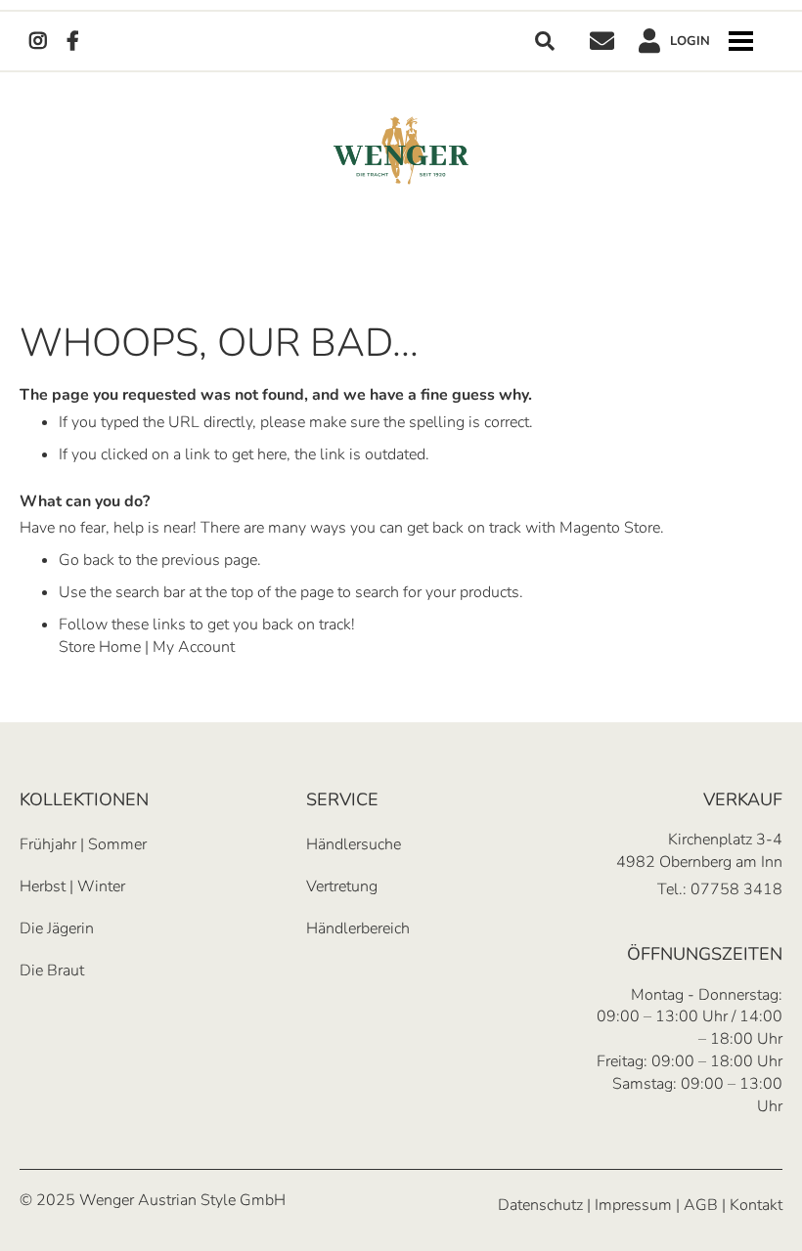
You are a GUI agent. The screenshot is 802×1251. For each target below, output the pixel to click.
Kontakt (602, 41)
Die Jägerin (57, 928)
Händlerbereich (358, 928)
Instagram (38, 41)
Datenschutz (540, 1205)
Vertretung (342, 886)
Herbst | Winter (72, 886)
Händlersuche (353, 844)
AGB (701, 1205)
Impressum (633, 1205)
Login (690, 41)
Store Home (100, 647)
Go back (86, 560)
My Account (194, 647)
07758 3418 (736, 889)
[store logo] (401, 150)
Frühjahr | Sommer (83, 844)
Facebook (73, 41)
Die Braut (52, 970)
